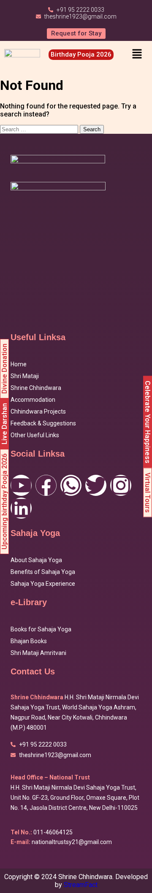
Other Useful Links (35, 435)
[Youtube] (21, 485)
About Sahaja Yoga (36, 560)
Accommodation (33, 399)
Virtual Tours (148, 493)
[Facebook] (46, 485)
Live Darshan (4, 423)
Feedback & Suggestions (43, 423)
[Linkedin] (21, 508)
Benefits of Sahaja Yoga (43, 571)
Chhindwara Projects (38, 411)
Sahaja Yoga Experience (43, 583)
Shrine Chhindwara (36, 387)
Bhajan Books (29, 641)
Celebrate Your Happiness (148, 422)
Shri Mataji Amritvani (38, 652)
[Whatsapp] (70, 485)
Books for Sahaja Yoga (41, 629)
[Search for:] (40, 129)
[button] (136, 54)
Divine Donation (4, 369)
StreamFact (81, 885)
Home (19, 364)
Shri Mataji (25, 376)
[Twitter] (95, 485)
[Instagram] (120, 485)
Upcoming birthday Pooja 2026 (4, 501)
